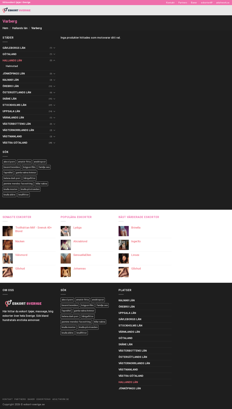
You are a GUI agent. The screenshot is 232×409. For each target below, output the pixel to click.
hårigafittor (29, 178)
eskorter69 (206, 2)
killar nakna (41, 183)
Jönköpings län (14, 73)
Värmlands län (13, 117)
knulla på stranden (30, 189)
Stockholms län (14, 105)
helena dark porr (12, 178)
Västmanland (12, 136)
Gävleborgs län (14, 47)
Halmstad (12, 66)
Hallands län (20, 28)
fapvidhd (8, 172)
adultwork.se (222, 2)
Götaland (9, 54)
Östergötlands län (17, 92)
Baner (194, 2)
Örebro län (11, 86)
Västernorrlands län (18, 130)
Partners (182, 2)
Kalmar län (11, 79)
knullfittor (24, 194)
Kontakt (170, 2)
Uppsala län (11, 111)
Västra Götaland (15, 142)
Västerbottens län (17, 123)
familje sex (44, 167)
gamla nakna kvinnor (26, 172)
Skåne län (9, 98)
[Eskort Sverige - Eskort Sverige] (17, 10)
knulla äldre (9, 194)
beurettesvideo (12, 167)
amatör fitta (24, 161)
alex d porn (9, 161)
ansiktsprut (40, 161)
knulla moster (10, 189)
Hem (5, 28)
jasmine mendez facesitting (18, 183)
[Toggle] (54, 48)
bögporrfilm (29, 167)
